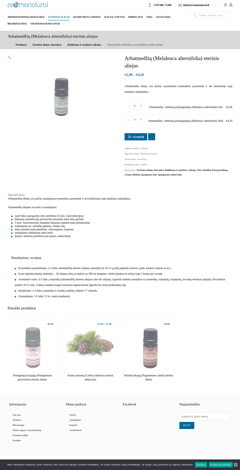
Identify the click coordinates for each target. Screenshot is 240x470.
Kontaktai (17, 440)
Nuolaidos (17, 420)
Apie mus (17, 415)
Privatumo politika (20, 435)
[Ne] (235, 464)
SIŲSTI (187, 425)
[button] (9, 57)
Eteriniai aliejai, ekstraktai (150, 170)
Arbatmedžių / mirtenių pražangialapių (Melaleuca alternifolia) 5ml (185, 107)
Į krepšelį (138, 136)
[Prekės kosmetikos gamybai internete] (28, 5)
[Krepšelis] (225, 4)
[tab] (26, 257)
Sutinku (201, 464)
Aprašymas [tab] (16, 195)
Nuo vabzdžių (204, 170)
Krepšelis (73, 425)
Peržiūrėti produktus (34, 363)
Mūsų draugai (18, 425)
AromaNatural (75, 430)
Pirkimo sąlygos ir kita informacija (27, 430)
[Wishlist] (219, 4)
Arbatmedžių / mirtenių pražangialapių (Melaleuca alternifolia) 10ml (185, 120)
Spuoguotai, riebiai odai (170, 174)
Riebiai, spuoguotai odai (145, 174)
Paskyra (72, 415)
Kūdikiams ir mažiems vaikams (180, 170)
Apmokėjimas (75, 420)
